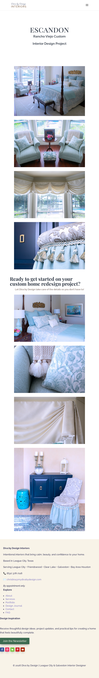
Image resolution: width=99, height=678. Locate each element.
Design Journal (14, 605)
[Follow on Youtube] (23, 649)
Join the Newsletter (15, 641)
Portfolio (10, 602)
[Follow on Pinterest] (17, 649)
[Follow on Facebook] (2, 649)
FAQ (8, 612)
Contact (10, 609)
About (9, 595)
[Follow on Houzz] (12, 649)
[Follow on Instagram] (7, 649)
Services (10, 599)
